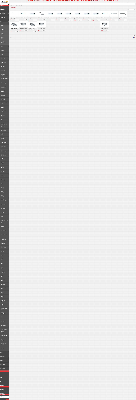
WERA (1, 377)
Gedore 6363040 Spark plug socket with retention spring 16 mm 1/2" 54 (104, 28)
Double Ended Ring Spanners (4, 234)
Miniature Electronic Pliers (3, 142)
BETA (0, 351)
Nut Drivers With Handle (3, 238)
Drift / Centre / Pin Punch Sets (4, 260)
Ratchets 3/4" (2, 188)
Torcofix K (2, 316)
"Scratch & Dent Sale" (2, 17)
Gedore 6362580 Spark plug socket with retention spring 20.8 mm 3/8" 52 (32, 29)
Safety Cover (2, 167)
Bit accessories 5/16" (3, 49)
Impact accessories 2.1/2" (3, 86)
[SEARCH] (8, 4)
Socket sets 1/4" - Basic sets (4, 217)
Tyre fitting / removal (3, 42)
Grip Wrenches (2, 138)
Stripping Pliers (2, 147)
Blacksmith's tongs (3, 58)
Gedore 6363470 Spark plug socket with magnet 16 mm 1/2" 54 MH (77, 18)
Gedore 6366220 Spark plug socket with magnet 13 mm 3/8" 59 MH (50, 18)
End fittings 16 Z (2, 309)
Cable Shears (2, 123)
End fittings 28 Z (2, 312)
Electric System (2, 29)
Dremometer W (2, 304)
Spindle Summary (3, 171)
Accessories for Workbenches (4, 329)
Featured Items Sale (2, 13)
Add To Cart (16, 20)
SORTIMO (2, 339)
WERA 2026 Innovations (2, 12)
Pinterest (134, 37)
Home (11, 5)
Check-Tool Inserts (3, 272)
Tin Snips (2, 116)
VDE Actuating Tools (3, 279)
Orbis (1, 355)
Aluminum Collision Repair (3, 365)
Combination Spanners (3, 230)
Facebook (133, 37)
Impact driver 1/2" (3, 90)
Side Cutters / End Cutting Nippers (4, 146)
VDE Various (2, 288)
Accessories (2, 120)
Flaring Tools (2, 107)
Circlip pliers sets (2, 126)
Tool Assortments (3, 268)
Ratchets (2, 183)
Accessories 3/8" (2, 180)
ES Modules (2, 275)
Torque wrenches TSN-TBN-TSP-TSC (4, 324)
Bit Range (2, 46)
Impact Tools (2, 79)
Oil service (2, 37)
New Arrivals (1, 18)
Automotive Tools (17, 5)
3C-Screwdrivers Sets (3, 203)
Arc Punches (2, 103)
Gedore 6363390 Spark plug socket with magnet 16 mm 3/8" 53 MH (86, 18)
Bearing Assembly (3, 158)
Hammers (2, 59)
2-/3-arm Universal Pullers (3, 151)
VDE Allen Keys (2, 280)
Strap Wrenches (2, 115)
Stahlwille (1, 352)
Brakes (2, 26)
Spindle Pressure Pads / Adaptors (4, 170)
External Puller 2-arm (3, 162)
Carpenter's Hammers (3, 62)
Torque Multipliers (3, 321)
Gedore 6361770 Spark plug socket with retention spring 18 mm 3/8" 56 (41, 28)
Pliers (1, 119)
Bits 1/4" (2, 53)
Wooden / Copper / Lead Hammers (4, 78)
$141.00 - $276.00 (2, 389)
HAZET (1, 359)
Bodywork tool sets (3, 25)
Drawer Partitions (3, 332)
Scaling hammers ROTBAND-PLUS (4, 75)
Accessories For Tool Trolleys (4, 328)
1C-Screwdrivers (2, 199)
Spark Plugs (2, 41)
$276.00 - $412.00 (2, 390)
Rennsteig (1, 360)
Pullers (1, 150)
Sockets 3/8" (2, 196)
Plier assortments (3, 143)
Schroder (1, 369)
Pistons (2, 38)
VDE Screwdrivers (3, 284)
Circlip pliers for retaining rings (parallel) (4, 125)
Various (2, 211)
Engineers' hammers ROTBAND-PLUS (5, 67)
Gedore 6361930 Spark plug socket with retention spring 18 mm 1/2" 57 (23, 28)
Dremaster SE (2, 293)
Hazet (1, 372)
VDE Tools (2, 276)
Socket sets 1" (2, 215)
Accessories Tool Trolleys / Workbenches (4, 331)
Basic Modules (2, 271)
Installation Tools (2, 108)
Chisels (1, 259)
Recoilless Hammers (3, 71)
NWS (0, 381)
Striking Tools (2, 256)
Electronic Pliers (2, 134)
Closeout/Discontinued (2, 356)
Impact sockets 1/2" (3, 95)
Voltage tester (2, 212)
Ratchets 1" (2, 184)
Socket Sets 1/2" (2, 216)
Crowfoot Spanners (3, 231)
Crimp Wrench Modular (3, 130)
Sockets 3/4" (2, 195)
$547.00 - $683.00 (2, 393)
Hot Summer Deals (2, 8)
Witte (1, 384)
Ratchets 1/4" (2, 187)
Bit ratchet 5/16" (2, 50)
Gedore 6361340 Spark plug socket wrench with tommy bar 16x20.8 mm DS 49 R (14, 18)
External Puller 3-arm (3, 163)
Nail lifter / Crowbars (3, 264)
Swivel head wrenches (3, 246)
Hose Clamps (2, 34)
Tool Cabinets (2, 340)
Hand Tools (2, 45)
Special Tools (2, 248)
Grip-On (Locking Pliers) (2, 364)
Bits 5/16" (2, 54)
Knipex (1, 380)
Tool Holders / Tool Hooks (3, 343)
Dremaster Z (2, 296)
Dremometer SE (2, 301)
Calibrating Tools (2, 104)
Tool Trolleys (2, 347)
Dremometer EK (2, 297)
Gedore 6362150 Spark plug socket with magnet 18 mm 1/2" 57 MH (59, 18)
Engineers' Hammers (3, 66)
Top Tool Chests (2, 348)
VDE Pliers (2, 283)
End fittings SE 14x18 (3, 313)
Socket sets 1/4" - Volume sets (4, 223)
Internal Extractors (3, 166)
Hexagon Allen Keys (3, 207)
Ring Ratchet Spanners (3, 242)
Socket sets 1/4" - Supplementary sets (4, 222)
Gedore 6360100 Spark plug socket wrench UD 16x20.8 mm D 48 (114, 18)
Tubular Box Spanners (3, 247)
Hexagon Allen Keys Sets (3, 208)
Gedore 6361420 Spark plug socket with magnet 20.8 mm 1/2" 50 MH (95, 18)
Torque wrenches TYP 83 (3, 325)
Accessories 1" (2, 175)
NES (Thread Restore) (2, 368)
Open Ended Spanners (3, 239)
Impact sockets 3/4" (3, 99)
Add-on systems (2, 154)
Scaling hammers (3, 74)
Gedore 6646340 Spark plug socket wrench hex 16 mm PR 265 (122, 18)
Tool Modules (2, 344)
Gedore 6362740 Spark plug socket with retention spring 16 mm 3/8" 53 (14, 29)
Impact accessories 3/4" (3, 87)
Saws (1, 252)
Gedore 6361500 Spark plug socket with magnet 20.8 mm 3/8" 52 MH (32, 18)
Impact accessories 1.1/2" (3, 82)
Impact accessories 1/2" (3, 83)
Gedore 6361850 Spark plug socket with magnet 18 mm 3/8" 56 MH (68, 18)
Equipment (2, 30)
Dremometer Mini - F (3, 300)
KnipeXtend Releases (2, 9)
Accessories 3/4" (2, 179)
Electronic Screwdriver (3, 204)
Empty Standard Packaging (4, 308)
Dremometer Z (2, 305)
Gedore (1, 21)
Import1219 (2, 22)
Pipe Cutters (2, 111)
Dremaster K (2, 292)
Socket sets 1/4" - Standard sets (4, 220)
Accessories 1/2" (2, 176)
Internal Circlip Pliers (3, 139)
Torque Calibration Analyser (4, 320)
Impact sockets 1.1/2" (3, 94)
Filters (2, 33)
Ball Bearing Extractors (3, 155)
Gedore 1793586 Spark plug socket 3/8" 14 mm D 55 (41, 17)
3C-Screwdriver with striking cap (4, 200)
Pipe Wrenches (2, 112)
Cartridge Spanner (3, 159)
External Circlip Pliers (3, 135)
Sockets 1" (2, 191)
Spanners (2, 227)
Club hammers (2, 63)
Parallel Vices (2, 251)
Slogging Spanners (3, 243)
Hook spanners (2, 235)
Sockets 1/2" (2, 192)
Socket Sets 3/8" (2, 226)
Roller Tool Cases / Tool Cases (4, 335)
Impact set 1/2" (2, 91)
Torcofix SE (2, 317)
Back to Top (134, 35)
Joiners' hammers (3, 70)
